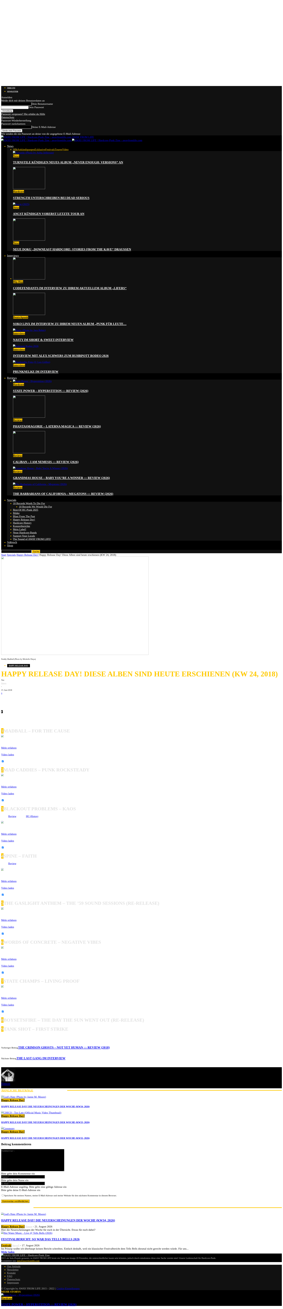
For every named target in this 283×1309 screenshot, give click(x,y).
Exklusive (40, 149)
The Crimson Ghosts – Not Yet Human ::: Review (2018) (64, 1047)
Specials (11, 500)
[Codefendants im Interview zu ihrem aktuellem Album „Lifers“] (29, 278)
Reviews (12, 377)
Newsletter (12, 91)
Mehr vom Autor (50, 1090)
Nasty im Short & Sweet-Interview (43, 340)
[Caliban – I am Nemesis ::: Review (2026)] (29, 452)
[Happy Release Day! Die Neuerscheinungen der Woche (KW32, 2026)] (8, 1128)
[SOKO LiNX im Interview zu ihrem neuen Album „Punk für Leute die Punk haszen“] (29, 314)
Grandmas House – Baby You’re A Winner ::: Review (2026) (61, 478)
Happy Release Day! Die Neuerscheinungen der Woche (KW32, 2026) (45, 1138)
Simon (3, 683)
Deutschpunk (20, 317)
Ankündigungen (26, 149)
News (10, 146)
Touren (58, 149)
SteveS (15, 1245)
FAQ (9, 1276)
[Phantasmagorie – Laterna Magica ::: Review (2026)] (29, 416)
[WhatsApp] (23, 699)
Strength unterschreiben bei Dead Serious (51, 198)
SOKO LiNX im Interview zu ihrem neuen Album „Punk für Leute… (69, 324)
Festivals (50, 149)
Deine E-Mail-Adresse (44, 127)
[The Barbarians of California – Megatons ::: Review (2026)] (40, 484)
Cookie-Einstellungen (68, 1288)
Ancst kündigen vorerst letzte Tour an (48, 214)
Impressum (13, 1282)
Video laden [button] (7, 754)
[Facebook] (5, 699)
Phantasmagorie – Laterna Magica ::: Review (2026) (57, 426)
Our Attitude (13, 1266)
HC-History (32, 816)
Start (3, 554)
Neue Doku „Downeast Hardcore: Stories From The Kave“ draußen (72, 249)
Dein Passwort (36, 107)
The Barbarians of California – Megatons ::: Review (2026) (63, 494)
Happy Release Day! (24, 519)
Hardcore (18, 191)
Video (65, 149)
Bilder (16, 513)
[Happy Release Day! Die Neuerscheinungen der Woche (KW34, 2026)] (23, 1096)
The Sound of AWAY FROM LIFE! (32, 539)
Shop (10, 545)
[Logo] (36, 140)
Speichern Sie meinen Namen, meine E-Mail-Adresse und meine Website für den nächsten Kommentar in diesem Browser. (60, 1195)
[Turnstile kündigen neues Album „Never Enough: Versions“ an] (33, 152)
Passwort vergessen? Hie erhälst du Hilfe (23, 114)
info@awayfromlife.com (28, 1261)
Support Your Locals (24, 535)
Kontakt (11, 1272)
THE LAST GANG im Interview (41, 1058)
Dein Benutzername (42, 103)
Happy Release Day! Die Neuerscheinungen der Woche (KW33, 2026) (45, 1122)
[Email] (14, 699)
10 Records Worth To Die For (29, 503)
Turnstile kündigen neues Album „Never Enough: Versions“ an (68, 162)
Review (12, 816)
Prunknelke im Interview (35, 371)
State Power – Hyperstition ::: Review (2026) (50, 391)
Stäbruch (12, 542)
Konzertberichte (21, 526)
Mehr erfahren (9, 747)
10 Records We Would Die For (35, 506)
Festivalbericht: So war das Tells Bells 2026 (40, 1239)
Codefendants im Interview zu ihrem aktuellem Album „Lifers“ (70, 288)
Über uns (11, 88)
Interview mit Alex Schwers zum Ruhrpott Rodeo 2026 (61, 355)
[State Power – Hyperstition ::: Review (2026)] (32, 381)
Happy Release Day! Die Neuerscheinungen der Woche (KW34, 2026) (45, 1106)
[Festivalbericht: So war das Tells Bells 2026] (26, 1233)
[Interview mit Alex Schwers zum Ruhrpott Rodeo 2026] (25, 346)
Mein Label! (19, 529)
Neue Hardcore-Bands (25, 532)
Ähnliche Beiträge (17, 1090)
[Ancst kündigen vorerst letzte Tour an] (21, 204)
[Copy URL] (41, 699)
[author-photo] (8, 1080)
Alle (15, 149)
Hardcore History (22, 522)
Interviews (13, 255)
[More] (51, 699)
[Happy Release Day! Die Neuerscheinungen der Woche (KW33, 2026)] (31, 1112)
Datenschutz (7, 117)
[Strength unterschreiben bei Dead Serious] (29, 188)
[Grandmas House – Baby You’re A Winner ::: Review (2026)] (40, 468)
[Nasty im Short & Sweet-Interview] (29, 330)
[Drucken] (32, 699)
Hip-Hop (18, 281)
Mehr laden (7, 1251)
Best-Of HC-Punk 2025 (25, 509)
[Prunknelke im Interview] (31, 362)
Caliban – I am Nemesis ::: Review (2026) (46, 462)
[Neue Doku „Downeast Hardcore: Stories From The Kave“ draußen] (29, 239)
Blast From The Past (24, 516)
